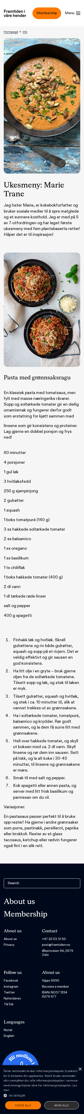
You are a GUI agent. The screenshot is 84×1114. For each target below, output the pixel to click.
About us (19, 902)
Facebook (11, 980)
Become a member (55, 986)
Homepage (11, 32)
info (25, 32)
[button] (42, 1095)
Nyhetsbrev (12, 998)
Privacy (9, 945)
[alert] (42, 1089)
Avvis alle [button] (61, 1105)
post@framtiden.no (56, 945)
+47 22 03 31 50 (54, 939)
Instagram (11, 986)
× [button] (80, 1069)
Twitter (9, 992)
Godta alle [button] (23, 1105)
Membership (25, 914)
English (9, 1036)
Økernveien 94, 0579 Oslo (57, 953)
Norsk (8, 1030)
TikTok (9, 1004)
